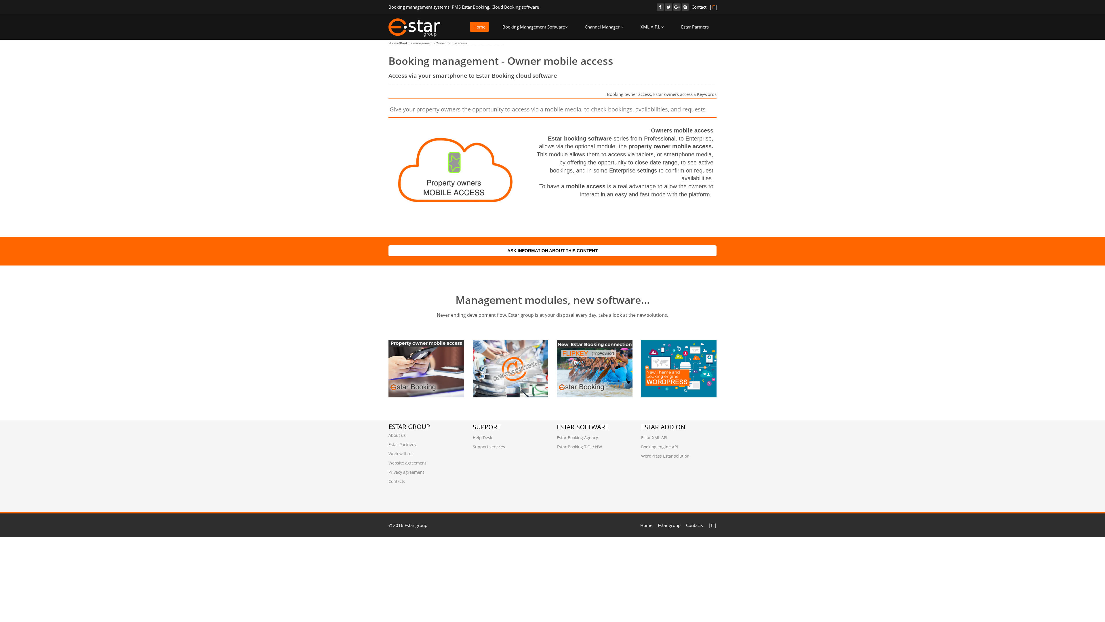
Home (479, 27)
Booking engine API (659, 447)
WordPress (664, 355)
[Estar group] (414, 27)
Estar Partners (695, 27)
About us (397, 435)
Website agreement (407, 463)
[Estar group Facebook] (660, 7)
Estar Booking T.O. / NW (579, 447)
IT (713, 7)
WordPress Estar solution (665, 456)
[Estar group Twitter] (668, 7)
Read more (412, 383)
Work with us (401, 453)
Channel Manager (603, 27)
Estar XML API (654, 437)
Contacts (396, 481)
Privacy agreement (406, 472)
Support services (489, 447)
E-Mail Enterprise (503, 355)
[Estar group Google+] (677, 7)
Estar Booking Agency (577, 437)
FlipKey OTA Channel (592, 355)
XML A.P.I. (651, 27)
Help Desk (482, 437)
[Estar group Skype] (685, 7)
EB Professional (418, 355)
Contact (698, 7)
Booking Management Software (533, 27)
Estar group (669, 525)
